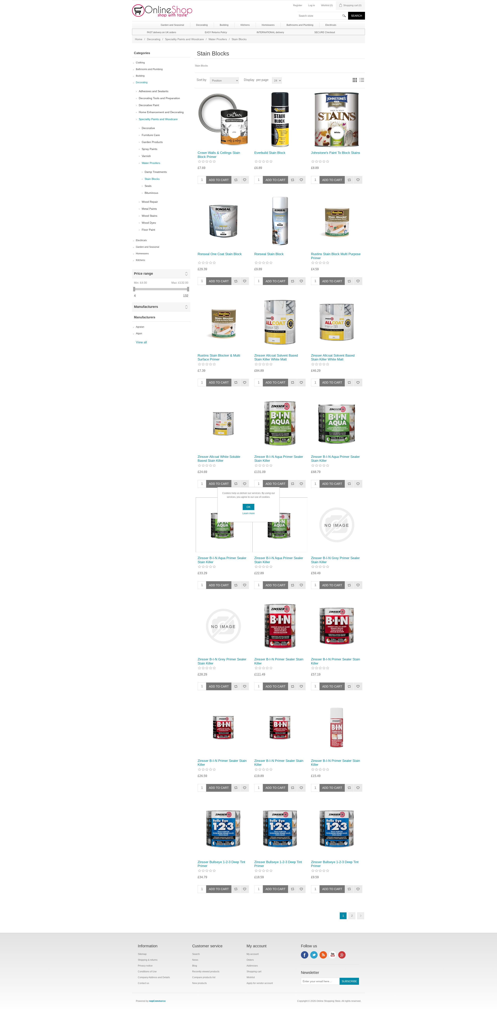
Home (138, 39)
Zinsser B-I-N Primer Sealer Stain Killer (278, 661)
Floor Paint (148, 229)
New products (199, 983)
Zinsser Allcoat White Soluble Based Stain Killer (219, 458)
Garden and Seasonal (147, 247)
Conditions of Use (147, 971)
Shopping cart (254, 971)
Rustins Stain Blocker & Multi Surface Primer (219, 357)
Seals (148, 185)
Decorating (153, 39)
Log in (311, 5)
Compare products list (203, 977)
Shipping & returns (147, 960)
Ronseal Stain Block (269, 254)
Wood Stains (149, 215)
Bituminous (151, 192)
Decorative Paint (149, 105)
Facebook (304, 955)
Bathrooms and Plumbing (149, 69)
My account (253, 954)
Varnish (146, 156)
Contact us (143, 983)
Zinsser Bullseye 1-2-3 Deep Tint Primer (221, 864)
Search (196, 954)
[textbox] (323, 16)
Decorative (148, 128)
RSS (323, 955)
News (195, 960)
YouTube (332, 955)
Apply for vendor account (260, 983)
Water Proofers (218, 39)
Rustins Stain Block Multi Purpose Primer (336, 256)
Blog (194, 965)
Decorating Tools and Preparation (159, 98)
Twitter (314, 955)
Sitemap (142, 954)
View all (141, 342)
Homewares (142, 253)
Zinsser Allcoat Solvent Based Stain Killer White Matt (276, 357)
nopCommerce (157, 1001)
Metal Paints (149, 208)
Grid (354, 80)
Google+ (342, 955)
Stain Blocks (152, 178)
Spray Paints (149, 149)
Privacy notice (145, 965)
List (361, 80)
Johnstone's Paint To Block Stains (335, 153)
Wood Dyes (149, 222)
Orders (250, 960)
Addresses (252, 965)
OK (248, 506)
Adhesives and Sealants (153, 91)
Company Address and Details (154, 977)
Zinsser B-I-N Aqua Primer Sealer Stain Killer (278, 458)
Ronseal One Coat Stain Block (220, 254)
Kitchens (140, 260)
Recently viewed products (205, 971)
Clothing (140, 62)
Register (297, 5)
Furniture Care (151, 135)
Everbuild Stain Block (269, 153)
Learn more (248, 513)
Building (140, 75)
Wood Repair (150, 201)
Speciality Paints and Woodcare (184, 39)
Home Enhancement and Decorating (161, 112)
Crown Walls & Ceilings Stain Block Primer (219, 154)
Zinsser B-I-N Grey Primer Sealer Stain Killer (335, 560)
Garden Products (152, 142)
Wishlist (251, 977)
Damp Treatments (156, 171)
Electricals (141, 240)
